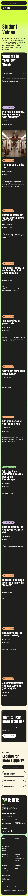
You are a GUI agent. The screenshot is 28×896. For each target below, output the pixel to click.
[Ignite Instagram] (3, 831)
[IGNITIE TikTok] (6, 831)
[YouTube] (9, 831)
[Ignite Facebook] (14, 831)
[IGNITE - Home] (6, 8)
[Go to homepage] (10, 800)
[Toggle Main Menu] (25, 8)
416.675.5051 (17, 822)
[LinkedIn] (11, 831)
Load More (14, 702)
